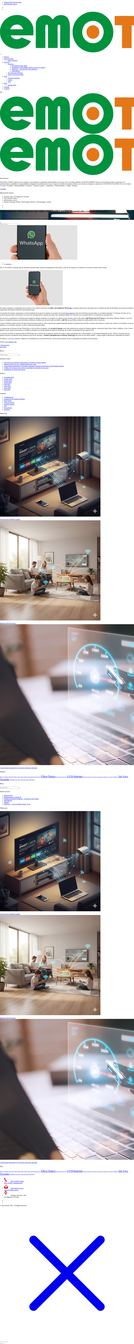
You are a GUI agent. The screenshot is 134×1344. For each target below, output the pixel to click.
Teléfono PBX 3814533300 (12, 2)
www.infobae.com (10, 342)
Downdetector (70, 313)
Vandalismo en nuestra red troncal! (14, 369)
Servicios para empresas (15, 73)
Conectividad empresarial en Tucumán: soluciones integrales (18, 768)
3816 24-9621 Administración (13, 1183)
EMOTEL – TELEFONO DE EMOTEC (25, 69)
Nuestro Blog (12, 85)
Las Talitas (104, 777)
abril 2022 (7, 389)
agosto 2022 (7, 382)
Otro (5, 406)
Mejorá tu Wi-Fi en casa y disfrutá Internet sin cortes (20, 364)
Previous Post (4, 345)
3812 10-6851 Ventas (17, 1181)
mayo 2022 (7, 388)
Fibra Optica (48, 776)
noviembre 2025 (9, 377)
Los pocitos (109, 777)
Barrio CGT (11, 777)
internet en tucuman (97, 777)
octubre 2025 (8, 379)
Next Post (3, 347)
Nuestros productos (14, 78)
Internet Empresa (9, 404)
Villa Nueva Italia (25, 779)
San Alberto (115, 777)
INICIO (6, 57)
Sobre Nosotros (9, 59)
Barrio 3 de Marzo (4, 777)
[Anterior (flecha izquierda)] (1, 1343)
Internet (78, 776)
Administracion (8, 397)
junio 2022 (7, 386)
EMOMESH (16, 71)
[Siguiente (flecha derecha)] (3, 1343)
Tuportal (6, 87)
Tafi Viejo (123, 776)
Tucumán (4, 779)
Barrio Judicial (24, 777)
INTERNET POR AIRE (19, 66)
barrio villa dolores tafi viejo (34, 777)
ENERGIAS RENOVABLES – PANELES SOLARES (21, 799)
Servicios (7, 62)
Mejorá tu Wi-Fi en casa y (8, 623)
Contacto (7, 89)
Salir (9, 81)
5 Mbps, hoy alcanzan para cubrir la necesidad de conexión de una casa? (26, 368)
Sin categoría (8, 408)
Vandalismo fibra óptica (15, 779)
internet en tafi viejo (87, 777)
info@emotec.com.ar (10, 4)
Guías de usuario (9, 402)
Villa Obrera (32, 779)
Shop (5, 76)
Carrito (10, 80)
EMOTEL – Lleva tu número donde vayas (17, 804)
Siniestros (7, 409)
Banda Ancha (8, 795)
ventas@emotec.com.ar (11, 1190)
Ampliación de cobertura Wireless (14, 399)
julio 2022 (7, 384)
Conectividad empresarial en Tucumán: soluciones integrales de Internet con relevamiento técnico (34, 366)
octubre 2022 (8, 381)
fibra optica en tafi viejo (61, 777)
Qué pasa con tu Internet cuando (10, 519)
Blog (5, 83)
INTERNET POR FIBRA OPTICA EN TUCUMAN (28, 67)
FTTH (70, 776)
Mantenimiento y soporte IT (12, 797)
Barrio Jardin (17, 777)
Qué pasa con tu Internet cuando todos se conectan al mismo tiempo (25, 362)
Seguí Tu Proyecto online (16, 74)
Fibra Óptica (8, 401)
